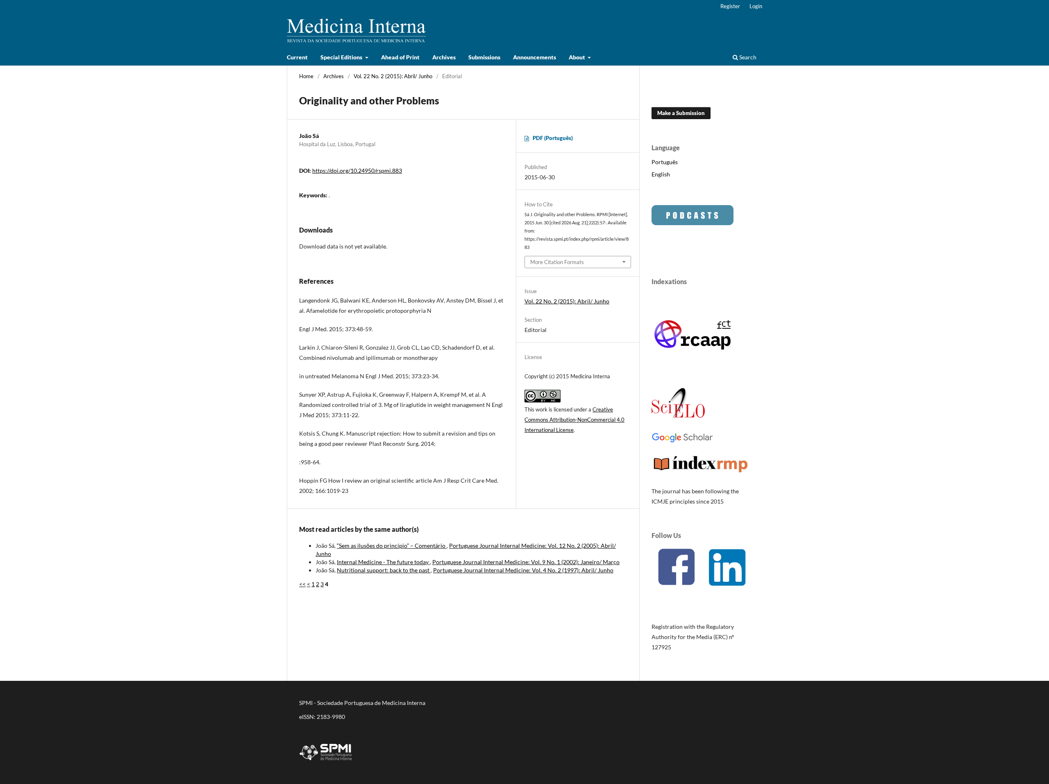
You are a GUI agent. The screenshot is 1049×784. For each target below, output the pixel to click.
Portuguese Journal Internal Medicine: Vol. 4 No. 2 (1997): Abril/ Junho (523, 570)
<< (302, 584)
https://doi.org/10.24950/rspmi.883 (357, 170)
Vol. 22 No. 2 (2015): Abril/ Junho (393, 76)
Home (306, 76)
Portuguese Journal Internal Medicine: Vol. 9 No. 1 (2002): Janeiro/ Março (526, 561)
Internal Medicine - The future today (383, 561)
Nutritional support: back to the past (384, 570)
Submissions (484, 57)
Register (730, 6)
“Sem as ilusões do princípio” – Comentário (392, 545)
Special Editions (341, 57)
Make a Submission (681, 113)
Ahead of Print (400, 57)
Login (755, 6)
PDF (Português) (553, 138)
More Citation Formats (557, 262)
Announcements (534, 57)
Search (747, 57)
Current (297, 57)
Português (665, 161)
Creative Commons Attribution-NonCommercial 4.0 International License (574, 419)
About (577, 57)
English (661, 174)
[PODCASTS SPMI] (692, 222)
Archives (444, 57)
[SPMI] (325, 761)
